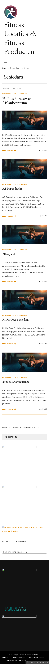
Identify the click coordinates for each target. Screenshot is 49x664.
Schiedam (23, 94)
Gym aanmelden (18, 657)
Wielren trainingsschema (16, 660)
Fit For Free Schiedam (15, 319)
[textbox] (24, 552)
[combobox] (24, 551)
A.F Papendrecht (12, 188)
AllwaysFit (8, 254)
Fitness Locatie (9, 94)
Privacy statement (36, 657)
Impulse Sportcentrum (15, 382)
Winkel (5, 657)
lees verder (7, 150)
